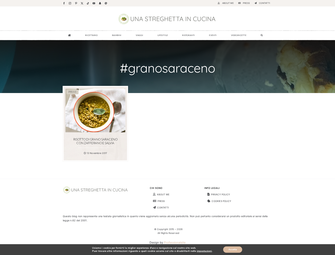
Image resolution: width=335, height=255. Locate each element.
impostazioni (204, 251)
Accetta (232, 249)
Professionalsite (174, 242)
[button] (262, 35)
